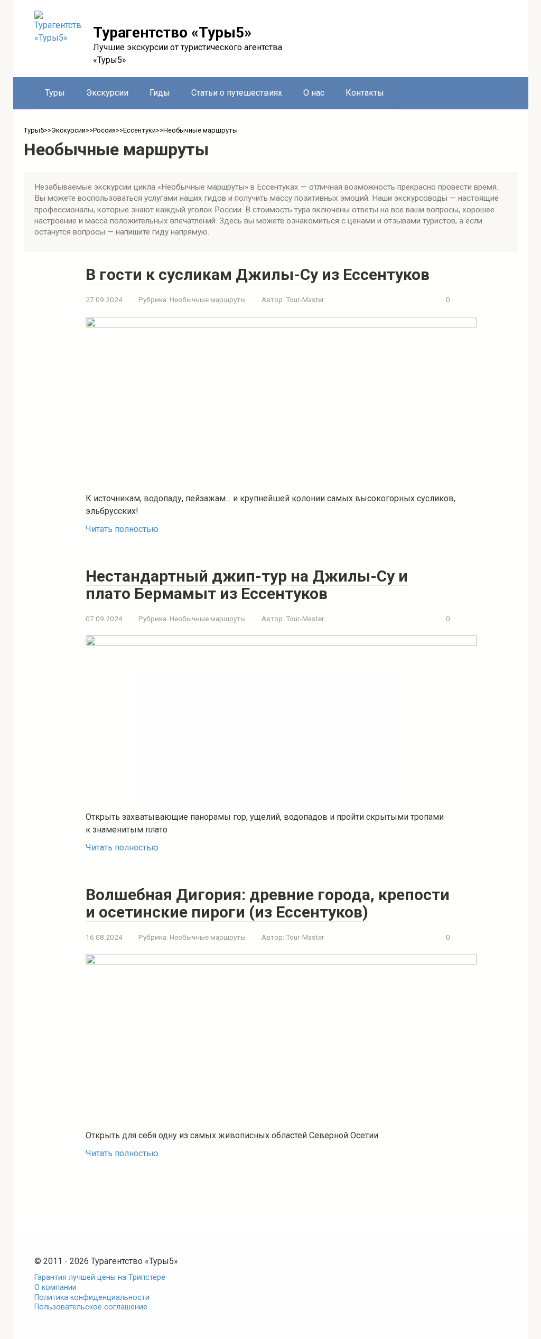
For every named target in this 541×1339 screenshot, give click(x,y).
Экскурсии (107, 93)
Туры (55, 93)
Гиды (160, 93)
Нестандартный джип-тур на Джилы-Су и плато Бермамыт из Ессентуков (247, 585)
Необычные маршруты (208, 299)
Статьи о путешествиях (236, 93)
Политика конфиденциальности (92, 1297)
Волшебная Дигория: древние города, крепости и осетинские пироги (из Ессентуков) (268, 903)
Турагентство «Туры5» (172, 32)
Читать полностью (122, 529)
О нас (313, 93)
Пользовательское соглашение (90, 1307)
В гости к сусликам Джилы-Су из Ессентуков (258, 274)
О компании (55, 1287)
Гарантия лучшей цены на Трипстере (99, 1277)
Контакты (365, 93)
